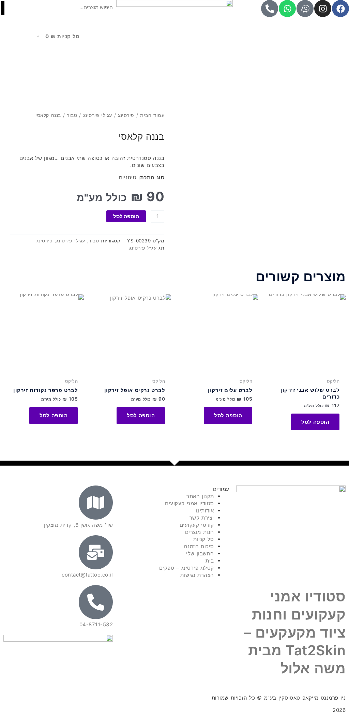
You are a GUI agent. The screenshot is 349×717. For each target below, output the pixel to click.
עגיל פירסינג (143, 248)
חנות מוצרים (199, 532)
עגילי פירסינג (97, 115)
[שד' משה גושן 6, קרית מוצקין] (96, 503)
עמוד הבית (152, 115)
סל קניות (203, 539)
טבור (72, 115)
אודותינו (205, 510)
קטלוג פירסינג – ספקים (186, 568)
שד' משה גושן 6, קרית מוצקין (78, 525)
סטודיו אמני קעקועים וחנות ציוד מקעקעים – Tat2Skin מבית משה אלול (295, 632)
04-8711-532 (96, 624)
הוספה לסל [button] (141, 415)
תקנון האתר (200, 496)
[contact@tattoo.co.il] (96, 552)
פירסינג (126, 115)
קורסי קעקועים (197, 525)
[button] (58, 19)
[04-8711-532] (96, 602)
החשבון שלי (200, 553)
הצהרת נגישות (197, 575)
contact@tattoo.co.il (87, 574)
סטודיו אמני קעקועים (189, 503)
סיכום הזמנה (199, 546)
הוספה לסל (126, 216)
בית (210, 560)
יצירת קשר (201, 517)
